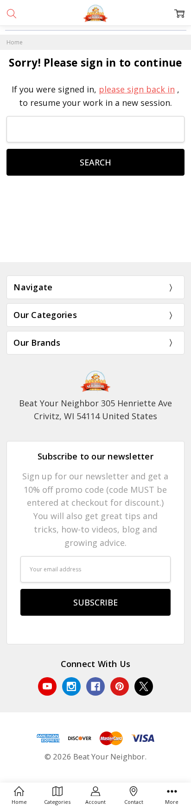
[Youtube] (47, 686)
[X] (143, 686)
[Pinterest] (119, 686)
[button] (95, 242)
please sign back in (137, 89)
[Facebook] (95, 686)
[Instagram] (71, 686)
